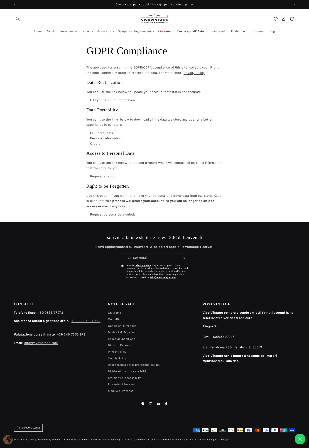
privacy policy (143, 265)
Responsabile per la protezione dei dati (134, 364)
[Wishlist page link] (276, 19)
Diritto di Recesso (120, 345)
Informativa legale (207, 439)
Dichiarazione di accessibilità (127, 371)
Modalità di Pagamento (123, 332)
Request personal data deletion (114, 214)
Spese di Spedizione (121, 339)
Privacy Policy (194, 73)
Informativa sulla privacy (106, 439)
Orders (95, 143)
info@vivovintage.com (163, 277)
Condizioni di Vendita (122, 325)
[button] (18, 19)
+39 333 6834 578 (85, 321)
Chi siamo (114, 312)
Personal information (106, 138)
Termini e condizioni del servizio (142, 439)
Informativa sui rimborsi (77, 439)
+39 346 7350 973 (71, 334)
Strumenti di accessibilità (124, 378)
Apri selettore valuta (28, 427)
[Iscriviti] (184, 257)
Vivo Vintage (30, 439)
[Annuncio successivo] (294, 4)
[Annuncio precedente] (15, 4)
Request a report (103, 176)
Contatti (113, 319)
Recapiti (225, 439)
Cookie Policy (117, 358)
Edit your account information (112, 100)
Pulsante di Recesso (121, 384)
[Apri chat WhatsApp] (300, 439)
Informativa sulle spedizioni (178, 439)
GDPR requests (101, 133)
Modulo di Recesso (121, 391)
